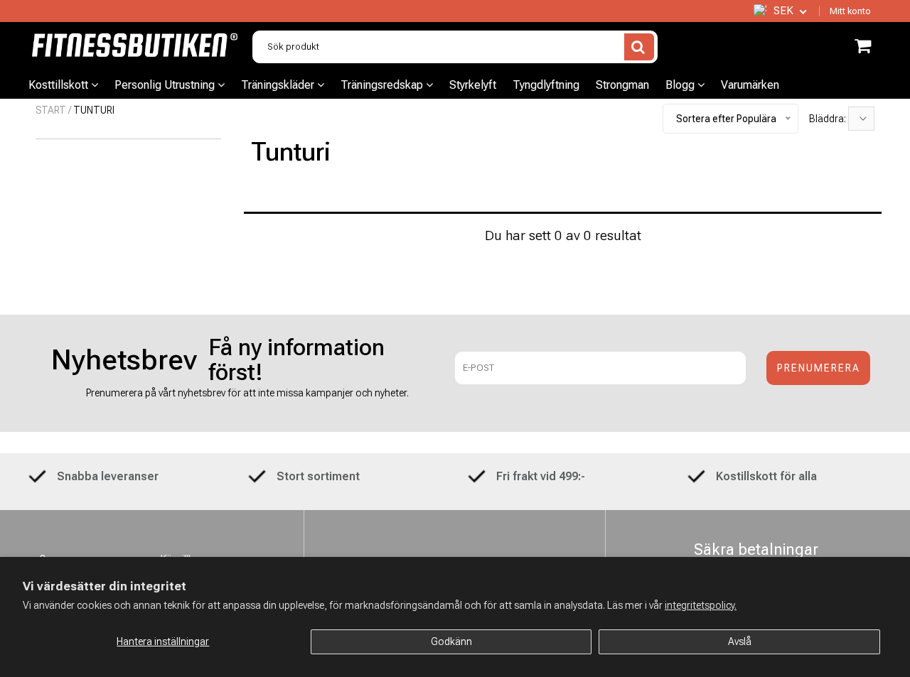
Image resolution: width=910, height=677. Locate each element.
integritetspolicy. (701, 605)
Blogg (681, 85)
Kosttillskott (59, 85)
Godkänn (451, 641)
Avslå (739, 641)
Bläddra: (828, 118)
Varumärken (750, 85)
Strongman (622, 85)
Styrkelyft (472, 85)
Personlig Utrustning (166, 85)
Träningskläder (279, 85)
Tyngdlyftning (546, 85)
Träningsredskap (383, 85)
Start (51, 110)
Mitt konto (850, 11)
